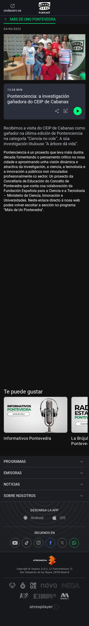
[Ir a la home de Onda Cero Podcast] (44, 8)
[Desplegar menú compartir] (57, 111)
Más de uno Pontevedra (32, 19)
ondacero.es (12, 10)
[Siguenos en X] (62, 543)
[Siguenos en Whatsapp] (74, 543)
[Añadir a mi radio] (66, 111)
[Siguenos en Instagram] (38, 543)
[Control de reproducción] (77, 111)
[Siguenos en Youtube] (15, 543)
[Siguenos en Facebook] (50, 543)
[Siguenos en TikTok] (26, 543)
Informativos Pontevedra (27, 438)
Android (36, 518)
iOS (62, 518)
